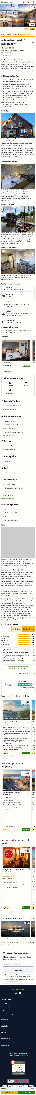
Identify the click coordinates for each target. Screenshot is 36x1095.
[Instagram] (16, 993)
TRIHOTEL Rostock (7, 874)
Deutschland (14, 943)
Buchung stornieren (7, 1007)
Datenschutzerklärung (12, 981)
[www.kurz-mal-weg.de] (7, 2)
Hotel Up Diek (7, 47)
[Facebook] (20, 993)
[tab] (7, 938)
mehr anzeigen (30, 71)
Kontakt (4, 1003)
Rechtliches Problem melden (25, 673)
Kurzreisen (4, 943)
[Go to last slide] (30, 918)
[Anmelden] (29, 2)
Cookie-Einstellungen (8, 1014)
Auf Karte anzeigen (7, 55)
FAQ (3, 1010)
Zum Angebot (26, 753)
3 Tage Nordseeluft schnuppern (13, 722)
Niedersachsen (24, 943)
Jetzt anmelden (18, 970)
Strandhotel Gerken (8, 797)
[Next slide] (33, 337)
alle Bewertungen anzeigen (18, 668)
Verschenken (9, 1092)
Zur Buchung (27, 365)
